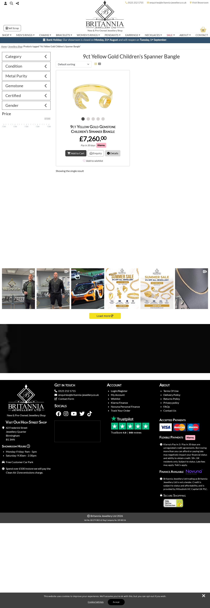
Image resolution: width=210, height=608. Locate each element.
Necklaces (152, 34)
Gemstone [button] (14, 85)
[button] (11, 3)
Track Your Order (120, 410)
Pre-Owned (101, 30)
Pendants (111, 34)
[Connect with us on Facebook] (58, 414)
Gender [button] (12, 105)
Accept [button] (116, 602)
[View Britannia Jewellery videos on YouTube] (74, 414)
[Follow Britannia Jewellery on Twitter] (82, 414)
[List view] (99, 63)
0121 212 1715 (67, 390)
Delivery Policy (171, 394)
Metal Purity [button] (16, 75)
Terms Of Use (170, 390)
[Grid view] (95, 63)
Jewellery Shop (115, 30)
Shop (5, 34)
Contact (202, 34)
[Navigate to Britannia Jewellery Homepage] (105, 15)
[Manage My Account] (6, 3)
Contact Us (169, 410)
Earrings (131, 34)
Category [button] (13, 56)
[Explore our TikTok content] (89, 414)
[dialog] (105, 600)
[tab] (26, 56)
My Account (118, 394)
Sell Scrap (13, 28)
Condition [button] (13, 66)
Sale (170, 34)
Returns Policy (171, 398)
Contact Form (66, 398)
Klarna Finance (119, 402)
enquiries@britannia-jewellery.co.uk (78, 394)
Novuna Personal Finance (125, 406)
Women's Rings (87, 34)
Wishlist (115, 398)
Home (4, 46)
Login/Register (119, 390)
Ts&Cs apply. (181, 465)
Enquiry (97, 153)
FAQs (166, 406)
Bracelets (63, 34)
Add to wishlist (94, 160)
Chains (44, 34)
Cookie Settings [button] (96, 601)
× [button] (203, 596)
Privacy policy (171, 402)
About (184, 34)
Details (114, 153)
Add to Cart (77, 153)
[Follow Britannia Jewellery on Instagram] (66, 414)
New (90, 30)
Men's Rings (24, 34)
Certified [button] (13, 95)
